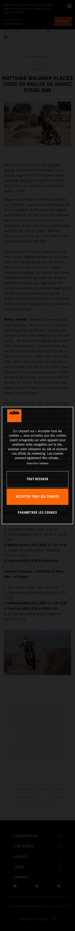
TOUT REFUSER (37, 479)
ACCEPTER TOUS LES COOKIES (37, 497)
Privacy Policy (32, 463)
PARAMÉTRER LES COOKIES (37, 513)
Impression (43, 463)
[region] (37, 465)
